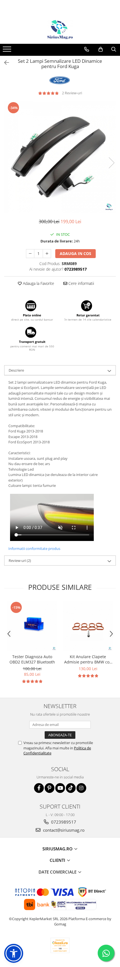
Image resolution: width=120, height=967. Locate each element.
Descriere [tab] (16, 370)
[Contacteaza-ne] (86, 49)
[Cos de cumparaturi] (101, 49)
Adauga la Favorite (38, 283)
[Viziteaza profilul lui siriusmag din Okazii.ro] (60, 945)
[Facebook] (39, 788)
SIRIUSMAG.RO (58, 848)
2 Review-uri (72, 92)
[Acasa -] (60, 30)
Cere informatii (80, 283)
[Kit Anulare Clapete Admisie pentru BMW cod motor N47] (88, 626)
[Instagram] (81, 788)
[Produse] (8, 51)
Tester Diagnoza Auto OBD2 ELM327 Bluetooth (32, 659)
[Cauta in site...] (113, 49)
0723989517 (63, 822)
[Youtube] (60, 788)
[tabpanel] (60, 157)
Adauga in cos (75, 253)
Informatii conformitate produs (34, 548)
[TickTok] (71, 788)
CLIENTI (58, 860)
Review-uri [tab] (20, 560)
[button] (14, 953)
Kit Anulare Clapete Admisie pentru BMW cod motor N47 (88, 659)
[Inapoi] (4, 62)
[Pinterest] (49, 788)
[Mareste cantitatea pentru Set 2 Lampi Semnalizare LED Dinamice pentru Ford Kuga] (47, 253)
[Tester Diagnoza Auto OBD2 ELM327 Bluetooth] (32, 626)
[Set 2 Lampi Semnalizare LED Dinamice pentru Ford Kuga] (60, 157)
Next (111, 163)
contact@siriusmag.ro (63, 830)
